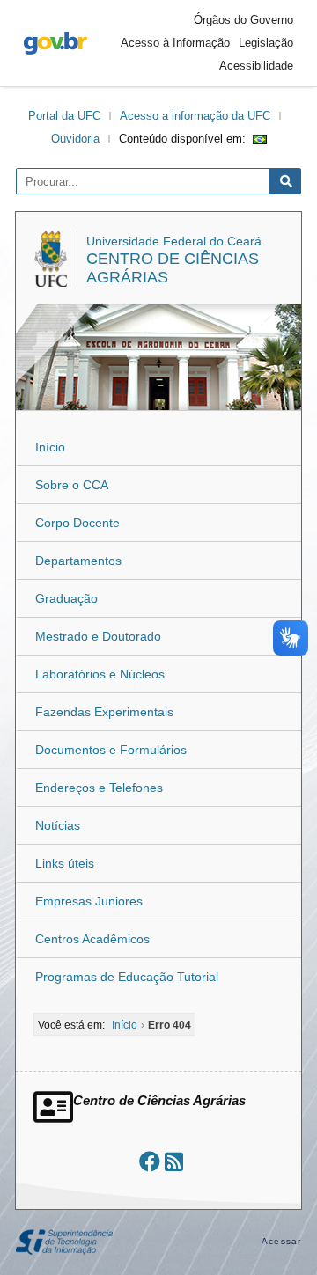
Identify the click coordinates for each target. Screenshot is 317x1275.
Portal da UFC (64, 115)
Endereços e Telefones (99, 787)
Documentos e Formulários (111, 750)
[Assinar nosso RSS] (174, 1162)
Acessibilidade (256, 65)
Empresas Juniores (89, 901)
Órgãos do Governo (243, 19)
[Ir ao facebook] (149, 1162)
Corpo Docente (77, 523)
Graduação (66, 598)
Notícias (57, 825)
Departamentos (78, 560)
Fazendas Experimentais (104, 712)
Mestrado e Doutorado (98, 636)
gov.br (55, 43)
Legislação (266, 42)
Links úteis (64, 863)
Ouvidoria (75, 138)
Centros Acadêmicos (92, 939)
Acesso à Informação (175, 42)
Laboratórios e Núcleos (100, 674)
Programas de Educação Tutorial (126, 977)
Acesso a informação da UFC (195, 115)
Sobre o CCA (71, 485)
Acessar (281, 1241)
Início (50, 447)
